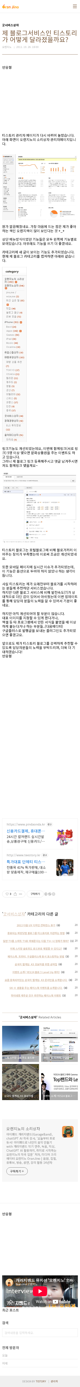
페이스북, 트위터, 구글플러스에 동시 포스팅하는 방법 (36, 956)
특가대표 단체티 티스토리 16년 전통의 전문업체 (27, 861)
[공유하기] (15, 894)
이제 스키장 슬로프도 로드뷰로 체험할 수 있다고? (36, 948)
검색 (74, 1333)
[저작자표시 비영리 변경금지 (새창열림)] (49, 894)
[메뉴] (75, 6)
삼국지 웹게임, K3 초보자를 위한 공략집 (36, 964)
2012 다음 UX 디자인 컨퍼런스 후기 (36, 925)
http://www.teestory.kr (23, 855)
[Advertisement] (40, 99)
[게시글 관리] (20, 894)
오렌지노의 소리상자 (23, 1128)
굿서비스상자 (14, 914)
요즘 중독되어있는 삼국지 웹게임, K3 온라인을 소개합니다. (36, 980)
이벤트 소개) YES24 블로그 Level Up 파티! (36, 972)
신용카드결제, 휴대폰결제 (26, 830)
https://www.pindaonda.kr (26, 824)
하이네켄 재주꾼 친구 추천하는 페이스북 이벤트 (36, 995)
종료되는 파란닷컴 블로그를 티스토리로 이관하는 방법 (36, 933)
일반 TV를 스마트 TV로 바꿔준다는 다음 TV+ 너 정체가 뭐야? (36, 941)
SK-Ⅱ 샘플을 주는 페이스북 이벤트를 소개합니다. (36, 988)
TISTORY (41, 1381)
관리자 (54, 1381)
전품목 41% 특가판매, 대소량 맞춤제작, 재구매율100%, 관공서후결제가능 (27, 869)
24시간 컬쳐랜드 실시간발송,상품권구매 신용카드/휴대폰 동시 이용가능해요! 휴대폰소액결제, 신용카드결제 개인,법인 (27, 839)
